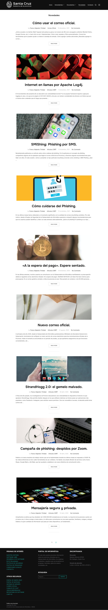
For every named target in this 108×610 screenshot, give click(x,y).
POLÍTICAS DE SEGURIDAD (15, 563)
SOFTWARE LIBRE (12, 557)
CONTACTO (10, 569)
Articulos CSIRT (51, 90)
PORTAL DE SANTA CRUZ (14, 580)
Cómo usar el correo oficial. (54, 23)
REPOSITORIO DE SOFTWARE (15, 592)
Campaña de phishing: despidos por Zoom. (53, 448)
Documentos (70, 5)
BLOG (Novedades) (12, 561)
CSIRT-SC (9, 594)
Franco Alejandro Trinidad (37, 28)
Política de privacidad (12, 603)
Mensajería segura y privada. (54, 508)
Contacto (90, 5)
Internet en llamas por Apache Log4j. (54, 85)
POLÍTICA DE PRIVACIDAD (14, 565)
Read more (55, 43)
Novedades (82, 5)
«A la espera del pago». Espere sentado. (54, 265)
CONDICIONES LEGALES (14, 567)
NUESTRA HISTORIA (13, 555)
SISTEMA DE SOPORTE (13, 584)
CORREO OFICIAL (12, 586)
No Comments (75, 28)
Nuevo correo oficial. (54, 325)
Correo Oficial (52, 28)
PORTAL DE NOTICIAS (13, 582)
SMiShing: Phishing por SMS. (54, 144)
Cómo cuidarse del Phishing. (54, 206)
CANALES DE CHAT (13, 588)
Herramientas (59, 5)
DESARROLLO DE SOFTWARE (15, 559)
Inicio (50, 5)
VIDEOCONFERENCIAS (13, 590)
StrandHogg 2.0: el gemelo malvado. (53, 387)
